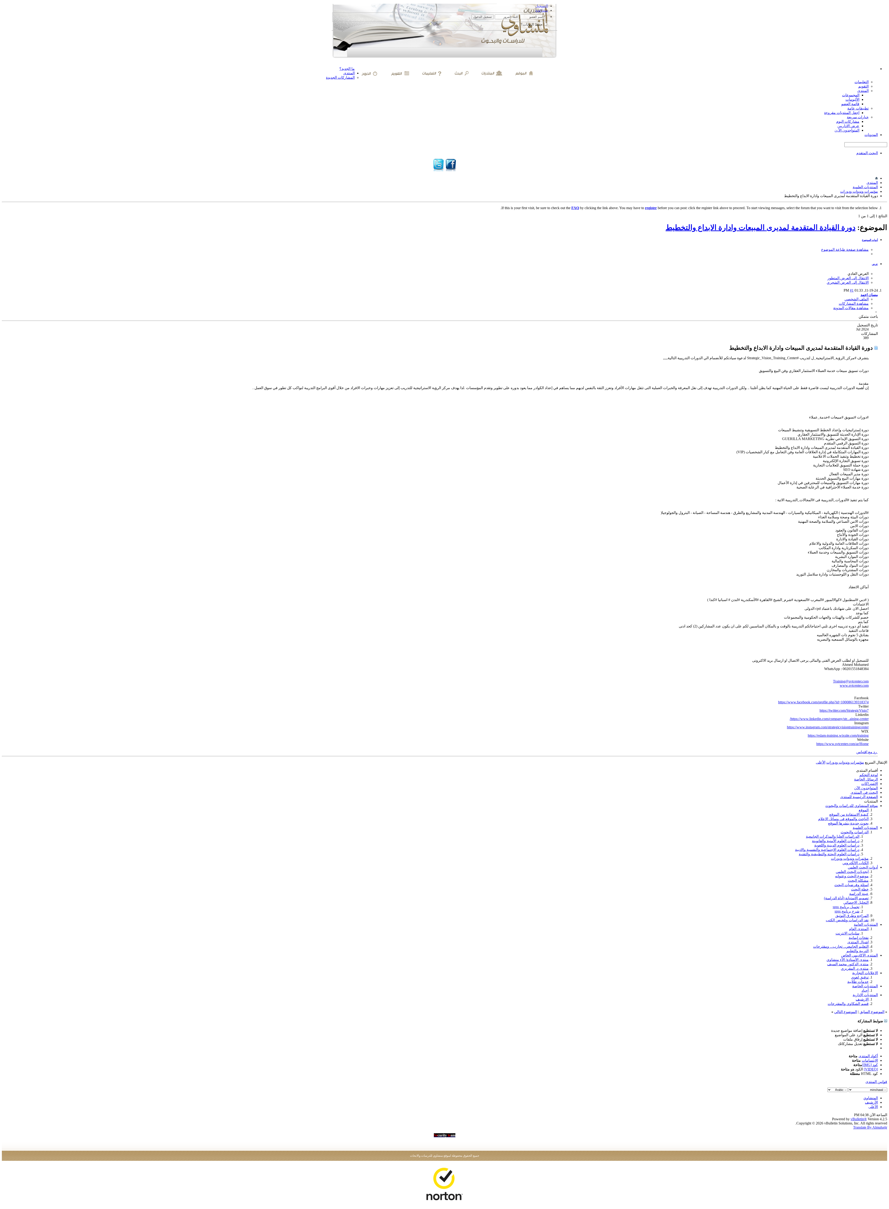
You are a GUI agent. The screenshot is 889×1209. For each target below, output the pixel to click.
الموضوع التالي (845, 1012)
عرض (875, 264)
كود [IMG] (870, 1065)
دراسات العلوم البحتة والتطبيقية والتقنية (829, 854)
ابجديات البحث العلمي (852, 872)
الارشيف (862, 999)
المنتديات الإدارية (865, 995)
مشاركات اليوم (847, 121)
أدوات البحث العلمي (863, 867)
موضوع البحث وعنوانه (852, 876)
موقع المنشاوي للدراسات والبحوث (851, 806)
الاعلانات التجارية (865, 973)
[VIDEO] (871, 1069)
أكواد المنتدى (868, 1056)
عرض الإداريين (848, 126)
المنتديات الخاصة (865, 986)
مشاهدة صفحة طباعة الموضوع (845, 250)
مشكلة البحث (858, 880)
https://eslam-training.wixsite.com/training (838, 735)
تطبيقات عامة (858, 108)
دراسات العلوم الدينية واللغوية (836, 845)
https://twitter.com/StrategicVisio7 (844, 710)
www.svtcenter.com (854, 685)
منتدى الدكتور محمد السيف (848, 964)
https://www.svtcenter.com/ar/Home (842, 744)
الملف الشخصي (857, 299)
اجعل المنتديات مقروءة (841, 113)
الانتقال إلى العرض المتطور (848, 278)
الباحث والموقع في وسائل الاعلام (843, 819)
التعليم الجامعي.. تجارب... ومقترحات (841, 946)
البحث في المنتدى (864, 792)
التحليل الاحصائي (856, 902)
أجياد (865, 990)
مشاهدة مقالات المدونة (851, 308)
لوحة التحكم (868, 775)
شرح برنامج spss (847, 911)
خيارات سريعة (858, 117)
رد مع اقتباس (867, 752)
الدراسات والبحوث (855, 832)
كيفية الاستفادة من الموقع (849, 814)
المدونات (871, 135)
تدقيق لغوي (860, 977)
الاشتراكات (869, 784)
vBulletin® (859, 1119)
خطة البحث (860, 889)
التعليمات (862, 82)
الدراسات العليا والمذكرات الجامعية (832, 836)
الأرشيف (871, 1102)
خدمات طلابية (858, 982)
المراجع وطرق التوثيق (852, 916)
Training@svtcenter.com (851, 681)
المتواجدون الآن (866, 788)
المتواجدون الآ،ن (847, 130)
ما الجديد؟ (347, 69)
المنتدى (349, 73)
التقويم (863, 86)
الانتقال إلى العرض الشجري (848, 282)
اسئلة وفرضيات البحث (851, 885)
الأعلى (820, 762)
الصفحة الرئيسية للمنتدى (859, 797)
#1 (852, 290)
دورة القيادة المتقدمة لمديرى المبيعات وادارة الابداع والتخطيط (760, 227)
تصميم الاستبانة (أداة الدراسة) (846, 898)
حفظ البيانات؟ (532, 24)
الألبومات (852, 99)
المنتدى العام (859, 929)
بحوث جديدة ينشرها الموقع (848, 823)
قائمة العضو (850, 104)
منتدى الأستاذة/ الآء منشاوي (847, 960)
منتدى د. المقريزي (855, 968)
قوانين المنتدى (876, 1082)
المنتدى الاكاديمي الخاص (859, 955)
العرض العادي (858, 274)
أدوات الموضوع (870, 240)
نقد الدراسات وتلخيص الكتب (847, 920)
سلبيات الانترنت (847, 933)
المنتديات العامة (866, 924)
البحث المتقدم (867, 153)
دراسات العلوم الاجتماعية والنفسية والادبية (827, 850)
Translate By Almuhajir (870, 1127)
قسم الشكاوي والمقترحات (848, 1004)
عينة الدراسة (859, 894)
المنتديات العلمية (865, 187)
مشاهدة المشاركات (854, 303)
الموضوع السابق (872, 1012)
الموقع (864, 810)
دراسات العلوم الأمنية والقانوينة (835, 841)
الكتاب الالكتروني (855, 863)
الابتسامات (870, 1060)
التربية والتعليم (857, 951)
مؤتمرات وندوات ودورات (859, 191)
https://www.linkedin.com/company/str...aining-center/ (829, 719)
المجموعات (850, 95)
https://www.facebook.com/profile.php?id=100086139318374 (823, 702)
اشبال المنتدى (858, 942)
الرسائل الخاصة (866, 779)
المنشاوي (870, 1098)
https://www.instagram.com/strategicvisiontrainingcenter (828, 727)
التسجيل (541, 6)
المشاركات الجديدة (340, 77)
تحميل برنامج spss (846, 907)
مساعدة (541, 10)
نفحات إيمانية (859, 938)
